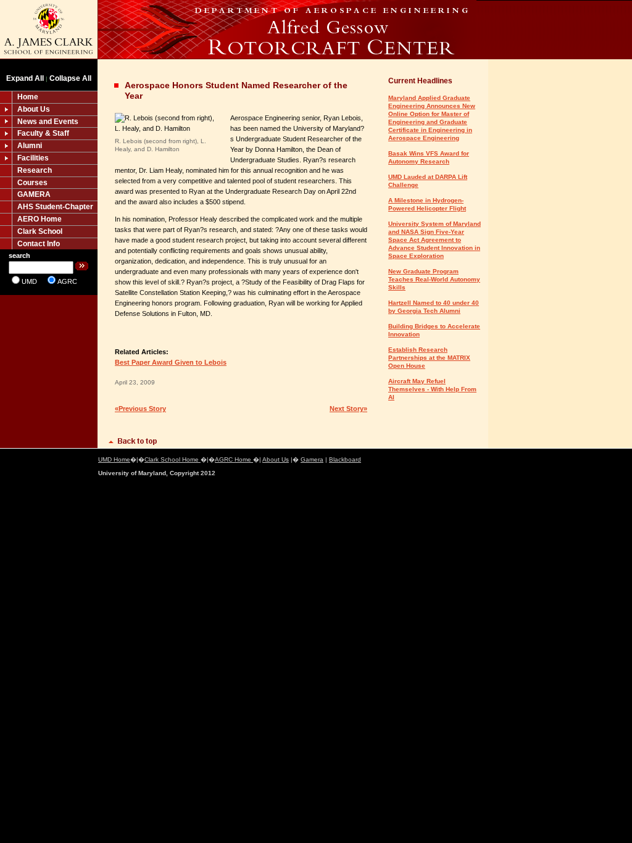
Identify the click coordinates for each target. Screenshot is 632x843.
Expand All (25, 78)
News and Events (47, 121)
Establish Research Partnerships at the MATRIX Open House (429, 357)
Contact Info (38, 243)
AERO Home (39, 219)
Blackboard (345, 459)
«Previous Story (140, 408)
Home (27, 97)
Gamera (312, 459)
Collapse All (70, 78)
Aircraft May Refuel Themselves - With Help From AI (432, 389)
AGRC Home (234, 459)
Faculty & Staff (43, 133)
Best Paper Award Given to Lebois (171, 362)
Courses (32, 182)
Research (34, 170)
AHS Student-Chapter (55, 206)
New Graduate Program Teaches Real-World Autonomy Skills (434, 279)
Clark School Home (172, 459)
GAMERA (34, 194)
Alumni (29, 145)
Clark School (39, 231)
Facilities (33, 158)
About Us (33, 109)
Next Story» (348, 408)
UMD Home (114, 459)
